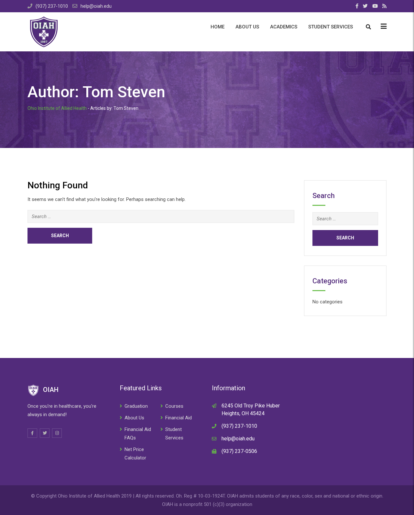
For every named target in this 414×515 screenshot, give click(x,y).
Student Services (330, 27)
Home (217, 27)
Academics (283, 27)
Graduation (136, 406)
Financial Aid (178, 418)
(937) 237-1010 (52, 6)
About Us (247, 27)
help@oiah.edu (96, 6)
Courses (174, 406)
